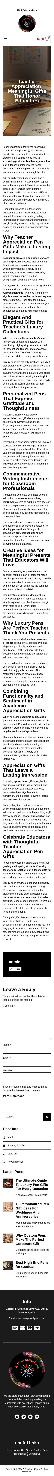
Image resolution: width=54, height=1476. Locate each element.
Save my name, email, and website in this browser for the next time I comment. (25, 1088)
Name (7, 1045)
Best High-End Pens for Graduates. (32, 1265)
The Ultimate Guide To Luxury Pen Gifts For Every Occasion (32, 1185)
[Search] (47, 1117)
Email (7, 1057)
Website (7, 1070)
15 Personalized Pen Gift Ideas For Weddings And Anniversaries (32, 1210)
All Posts (15, 969)
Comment (9, 1005)
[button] (5, 39)
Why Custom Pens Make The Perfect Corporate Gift (31, 1240)
